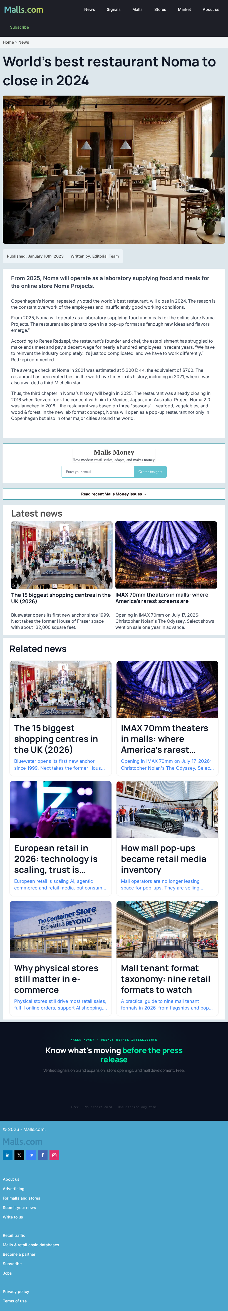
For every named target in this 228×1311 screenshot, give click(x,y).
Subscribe (19, 27)
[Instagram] (54, 1155)
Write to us (13, 1217)
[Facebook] (43, 1155)
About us (211, 9)
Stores (160, 9)
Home (8, 42)
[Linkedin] (8, 1155)
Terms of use (15, 1300)
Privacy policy (16, 1291)
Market (184, 9)
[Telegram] (31, 1155)
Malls (137, 9)
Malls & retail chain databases (31, 1244)
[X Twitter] (19, 1155)
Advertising (13, 1188)
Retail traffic (14, 1235)
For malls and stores (21, 1198)
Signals (114, 9)
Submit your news (19, 1207)
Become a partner (19, 1254)
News (89, 9)
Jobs (7, 1273)
